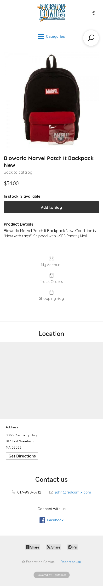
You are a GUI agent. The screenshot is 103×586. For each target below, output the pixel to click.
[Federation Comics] (51, 12)
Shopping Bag (51, 298)
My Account (51, 264)
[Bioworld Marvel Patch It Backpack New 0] (51, 100)
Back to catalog (18, 172)
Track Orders (51, 281)
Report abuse (71, 562)
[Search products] (91, 38)
